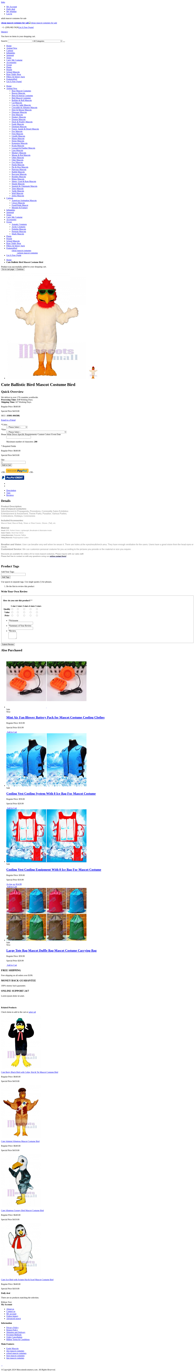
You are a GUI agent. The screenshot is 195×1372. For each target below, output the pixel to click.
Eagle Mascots (12, 1348)
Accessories (11, 62)
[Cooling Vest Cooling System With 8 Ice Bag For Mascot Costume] (46, 785)
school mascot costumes (16, 1353)
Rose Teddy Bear (13, 74)
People (9, 69)
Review (12, 631)
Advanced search (13, 1318)
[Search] (64, 41)
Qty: (3, 460)
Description (11, 490)
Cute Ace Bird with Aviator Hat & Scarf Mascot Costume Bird (27, 1279)
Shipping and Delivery (15, 1332)
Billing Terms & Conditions (18, 1339)
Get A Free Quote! (26, 27)
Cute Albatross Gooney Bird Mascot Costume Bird (22, 1210)
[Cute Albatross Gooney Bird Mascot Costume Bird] (21, 1206)
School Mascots (13, 72)
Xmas (8, 58)
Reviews (10, 495)
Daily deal (10, 9)
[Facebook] (1, 1365)
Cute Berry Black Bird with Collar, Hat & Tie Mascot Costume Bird (29, 1072)
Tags (8, 493)
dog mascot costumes (15, 1351)
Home (9, 260)
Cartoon (9, 50)
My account (11, 1314)
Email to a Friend (8, 420)
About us (10, 1309)
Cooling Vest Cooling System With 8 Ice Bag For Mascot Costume (51, 793)
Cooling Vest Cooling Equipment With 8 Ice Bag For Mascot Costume (53, 869)
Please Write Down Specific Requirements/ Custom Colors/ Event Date (31, 434)
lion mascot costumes (15, 1358)
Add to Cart (11, 732)
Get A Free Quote (13, 255)
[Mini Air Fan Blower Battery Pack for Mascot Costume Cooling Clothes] (46, 707)
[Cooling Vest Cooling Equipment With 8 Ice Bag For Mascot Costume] (46, 861)
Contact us (10, 1311)
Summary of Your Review (19, 626)
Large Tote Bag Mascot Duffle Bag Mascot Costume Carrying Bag (51, 950)
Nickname (13, 620)
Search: (4, 41)
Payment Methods (13, 1335)
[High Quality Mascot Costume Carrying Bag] (46, 940)
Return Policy (12, 1330)
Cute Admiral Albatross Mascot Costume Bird (20, 1141)
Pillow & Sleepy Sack (15, 77)
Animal (11, 48)
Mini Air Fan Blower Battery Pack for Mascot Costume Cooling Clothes (55, 717)
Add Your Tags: (7, 572)
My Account (11, 7)
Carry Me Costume (14, 60)
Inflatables (10, 53)
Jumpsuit (10, 55)
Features (11, 79)
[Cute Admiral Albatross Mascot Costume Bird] (21, 1137)
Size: (3, 429)
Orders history (12, 1316)
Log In (9, 14)
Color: (4, 424)
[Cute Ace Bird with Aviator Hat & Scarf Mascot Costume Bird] (21, 1275)
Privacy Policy (12, 1327)
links (3, 2)
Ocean (9, 65)
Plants (8, 67)
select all (32, 1012)
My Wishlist (11, 11)
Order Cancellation (14, 1337)
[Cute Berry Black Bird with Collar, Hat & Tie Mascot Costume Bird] (21, 1068)
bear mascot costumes (15, 1356)
